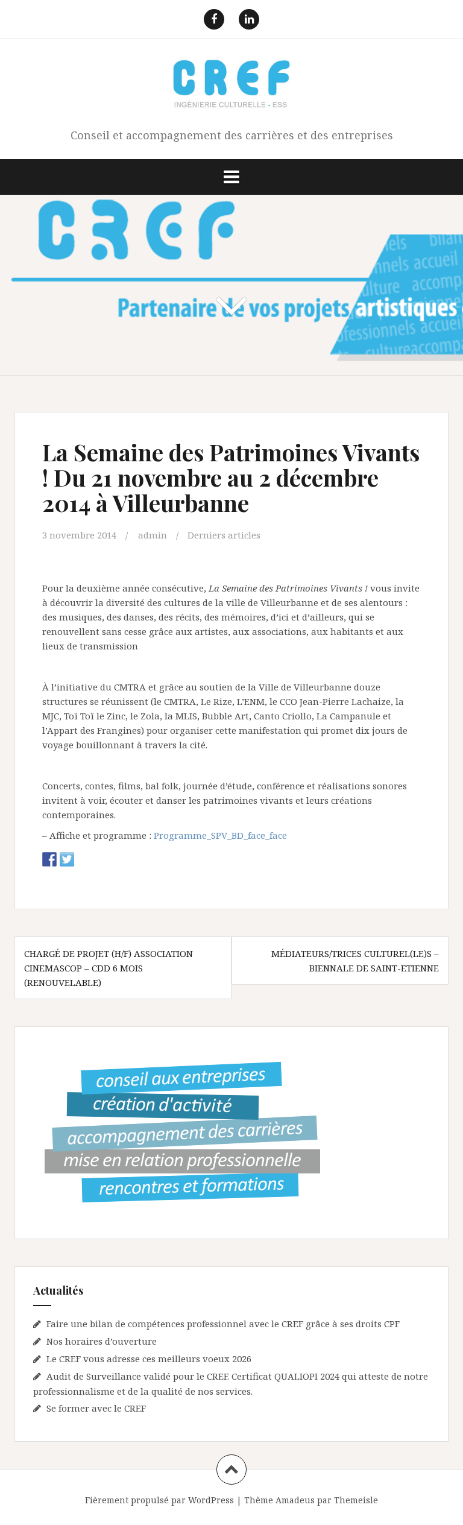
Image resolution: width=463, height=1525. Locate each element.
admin (152, 535)
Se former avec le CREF (96, 1408)
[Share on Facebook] (49, 859)
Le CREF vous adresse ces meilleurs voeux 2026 (148, 1359)
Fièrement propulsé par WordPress (159, 1500)
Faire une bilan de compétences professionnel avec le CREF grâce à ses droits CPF (223, 1324)
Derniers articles (223, 535)
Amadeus (295, 1500)
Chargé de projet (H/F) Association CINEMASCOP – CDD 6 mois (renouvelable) (108, 967)
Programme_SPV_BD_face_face (220, 835)
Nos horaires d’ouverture (101, 1341)
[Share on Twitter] (67, 859)
